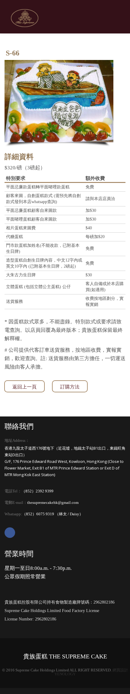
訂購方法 (70, 386)
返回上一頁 (24, 386)
